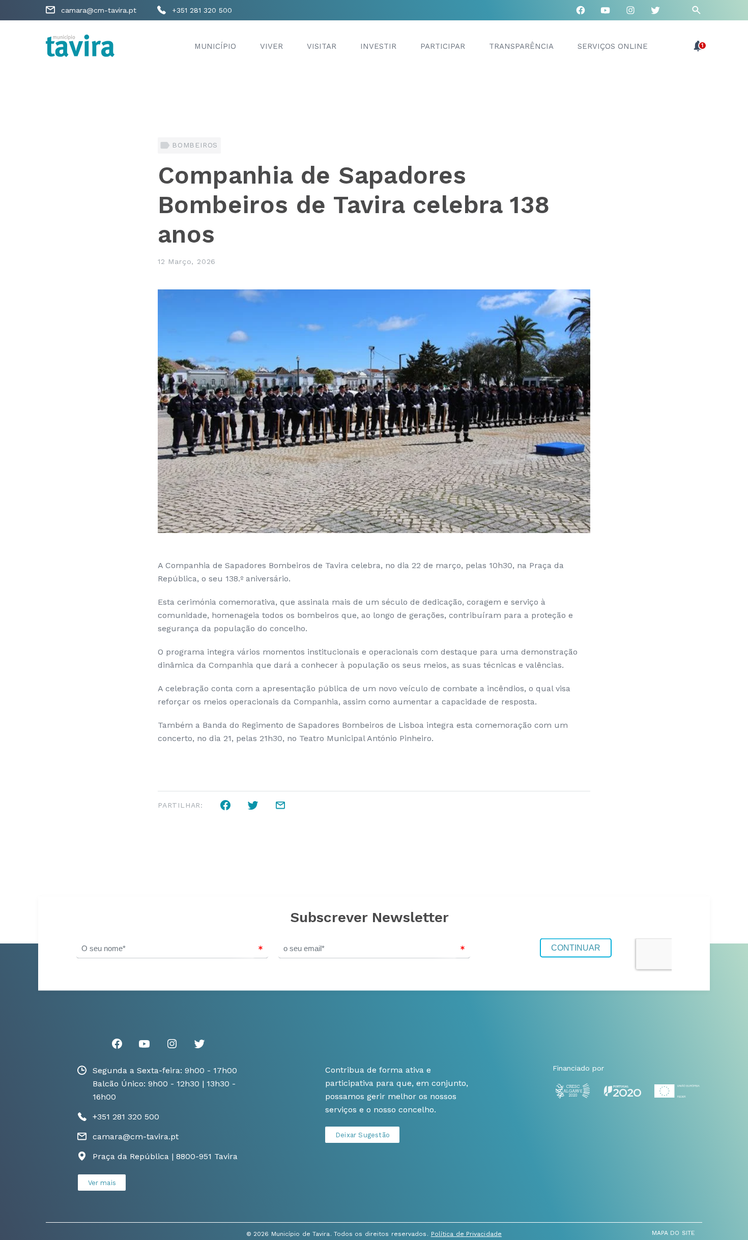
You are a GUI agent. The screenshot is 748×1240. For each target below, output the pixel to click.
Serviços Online (613, 46)
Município (215, 46)
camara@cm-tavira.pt (98, 10)
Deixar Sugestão (362, 1135)
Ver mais (102, 1183)
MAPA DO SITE (673, 1232)
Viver (271, 46)
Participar (442, 46)
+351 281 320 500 (202, 10)
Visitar (321, 46)
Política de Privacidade (466, 1233)
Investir (378, 46)
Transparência (521, 46)
